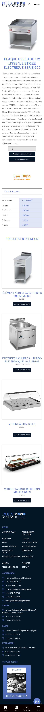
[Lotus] (22, 184)
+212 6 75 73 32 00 (13, 593)
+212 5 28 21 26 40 (12, 616)
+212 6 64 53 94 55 (13, 597)
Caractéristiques (11, 191)
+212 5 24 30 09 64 (12, 652)
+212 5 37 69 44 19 (13, 634)
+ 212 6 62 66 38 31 (13, 620)
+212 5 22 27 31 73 (12, 582)
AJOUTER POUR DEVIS (22, 159)
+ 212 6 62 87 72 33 (13, 586)
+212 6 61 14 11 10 (13, 638)
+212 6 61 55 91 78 (12, 655)
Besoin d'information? (22, 154)
